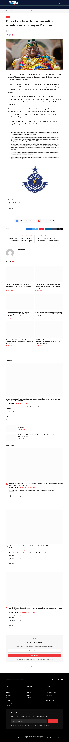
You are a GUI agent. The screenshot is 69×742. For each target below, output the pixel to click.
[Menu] (62, 3)
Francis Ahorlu (15, 30)
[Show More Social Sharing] (15, 35)
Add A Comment (34, 352)
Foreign (38, 7)
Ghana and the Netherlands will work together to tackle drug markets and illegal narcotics (19, 341)
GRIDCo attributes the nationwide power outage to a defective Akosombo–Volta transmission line (48, 341)
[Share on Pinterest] (12, 35)
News (9, 7)
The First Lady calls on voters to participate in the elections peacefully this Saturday (49, 240)
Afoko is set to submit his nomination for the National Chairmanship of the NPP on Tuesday (40, 426)
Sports (31, 7)
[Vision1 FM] (13, 2)
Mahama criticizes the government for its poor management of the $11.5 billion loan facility (20, 240)
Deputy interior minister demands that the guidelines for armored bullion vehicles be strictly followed (49, 314)
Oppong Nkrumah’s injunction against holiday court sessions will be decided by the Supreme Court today (48, 286)
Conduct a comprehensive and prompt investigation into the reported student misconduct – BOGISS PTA (18, 286)
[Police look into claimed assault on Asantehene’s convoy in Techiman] (34, 54)
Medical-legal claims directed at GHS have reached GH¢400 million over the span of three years (39, 435)
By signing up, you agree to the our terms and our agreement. (35, 659)
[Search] (59, 3)
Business (23, 7)
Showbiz (62, 7)
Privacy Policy (44, 659)
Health (54, 7)
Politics (15, 7)
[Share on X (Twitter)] (10, 35)
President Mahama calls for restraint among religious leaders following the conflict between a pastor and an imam (18, 314)
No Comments (35, 30)
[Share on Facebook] (7, 35)
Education (46, 7)
